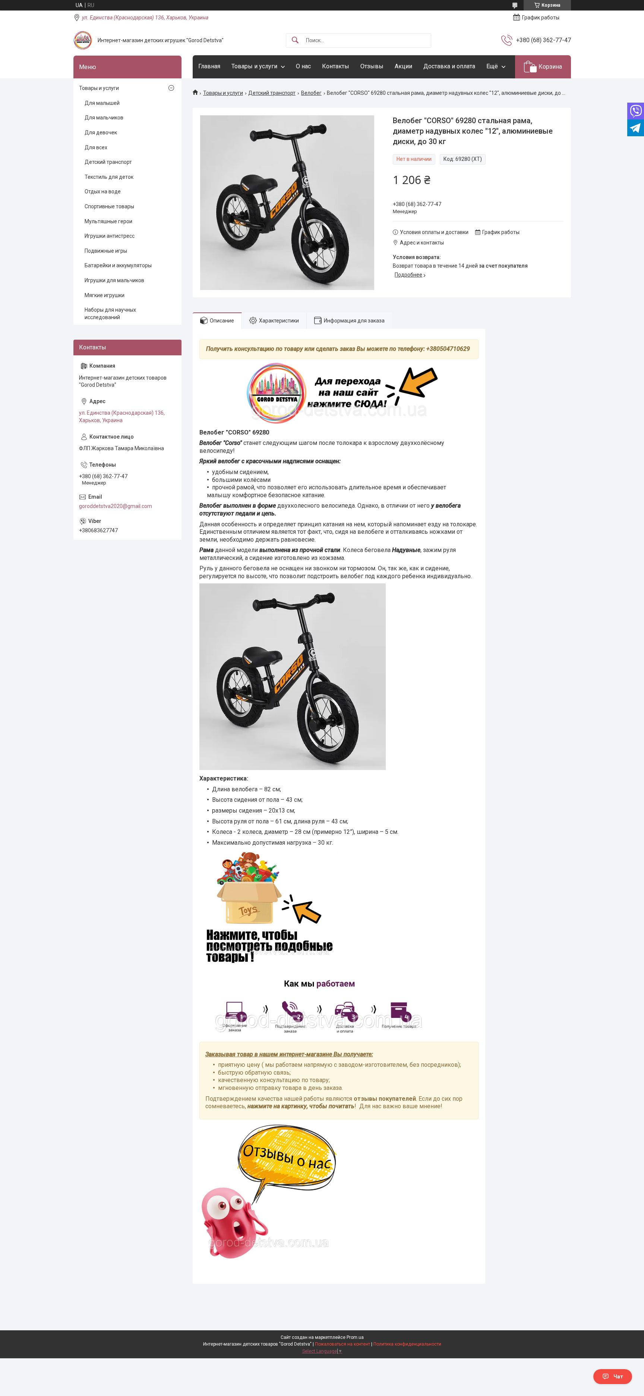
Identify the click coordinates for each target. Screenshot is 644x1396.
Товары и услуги (254, 66)
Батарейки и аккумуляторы (118, 265)
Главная (209, 66)
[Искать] (295, 40)
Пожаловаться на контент (342, 1344)
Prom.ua (355, 1337)
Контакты (335, 66)
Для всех (96, 147)
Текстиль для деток (109, 177)
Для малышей (102, 103)
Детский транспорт (272, 93)
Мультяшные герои (108, 221)
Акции (403, 66)
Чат (618, 1377)
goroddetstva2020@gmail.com (115, 506)
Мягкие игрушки (104, 295)
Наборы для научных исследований (110, 313)
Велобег (311, 93)
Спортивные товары (109, 206)
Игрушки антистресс (110, 236)
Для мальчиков (104, 118)
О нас (303, 66)
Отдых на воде (103, 191)
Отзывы (371, 66)
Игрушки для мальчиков (114, 280)
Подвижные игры (106, 251)
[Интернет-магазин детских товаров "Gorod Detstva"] (82, 40)
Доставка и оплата (449, 66)
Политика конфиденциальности (407, 1344)
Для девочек (101, 132)
